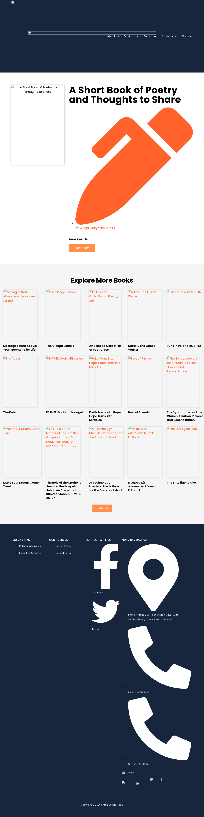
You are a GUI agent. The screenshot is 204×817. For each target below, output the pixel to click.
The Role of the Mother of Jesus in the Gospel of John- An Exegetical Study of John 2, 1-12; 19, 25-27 (64, 490)
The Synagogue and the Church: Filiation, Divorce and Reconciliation (185, 416)
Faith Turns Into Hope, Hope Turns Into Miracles (105, 416)
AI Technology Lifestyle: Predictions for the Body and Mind (105, 486)
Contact (187, 36)
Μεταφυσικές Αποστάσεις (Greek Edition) (141, 486)
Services (129, 36)
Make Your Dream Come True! (21, 484)
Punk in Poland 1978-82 (184, 346)
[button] (102, 508)
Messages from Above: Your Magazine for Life (20, 348)
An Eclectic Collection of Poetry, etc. (105, 348)
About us (113, 36)
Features (167, 36)
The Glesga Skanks (60, 346)
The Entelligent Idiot (181, 483)
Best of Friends (139, 412)
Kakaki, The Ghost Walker (141, 348)
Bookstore (150, 36)
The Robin (10, 412)
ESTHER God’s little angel (64, 412)
